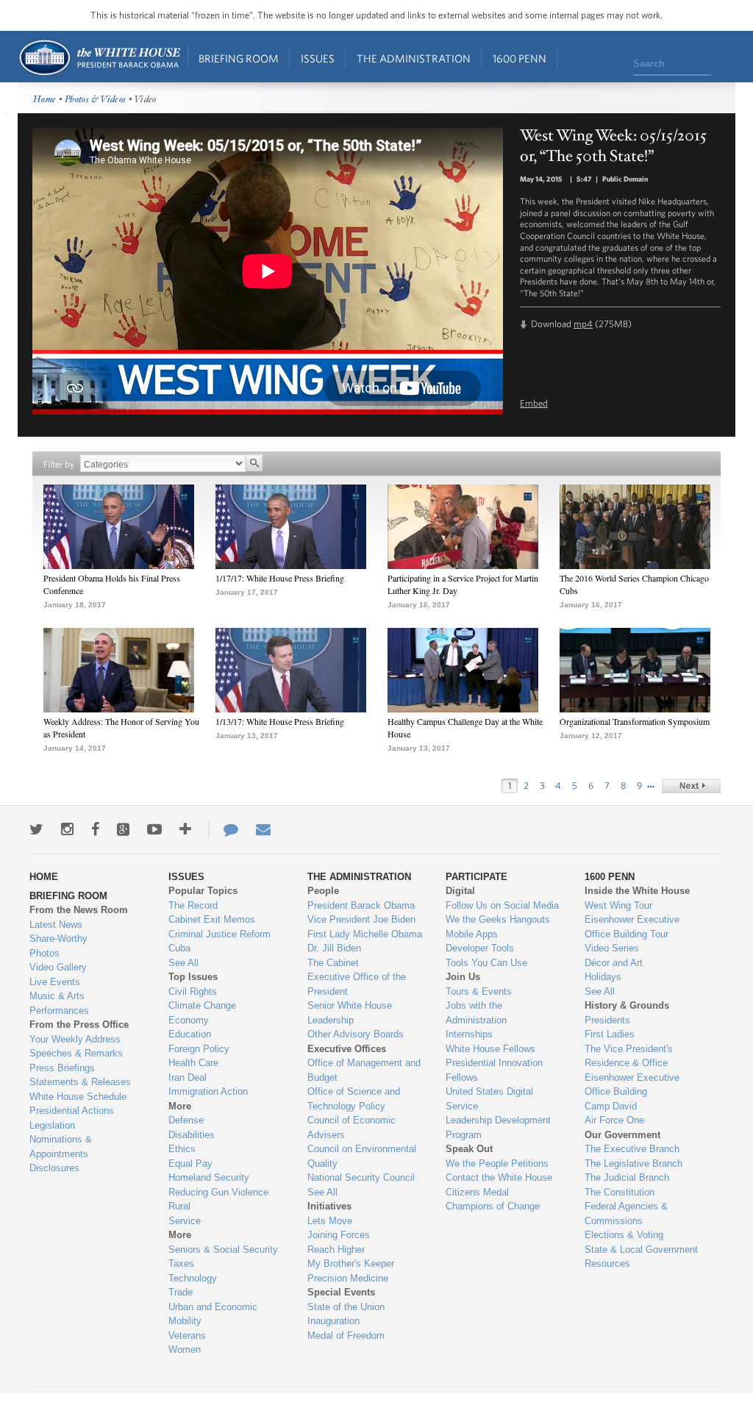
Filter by (58, 464)
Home (99, 57)
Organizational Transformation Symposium (635, 721)
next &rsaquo (691, 786)
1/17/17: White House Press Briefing (279, 578)
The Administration (414, 58)
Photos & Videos (95, 99)
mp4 (583, 323)
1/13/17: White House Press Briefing (279, 721)
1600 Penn (519, 58)
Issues (318, 58)
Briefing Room (239, 58)
